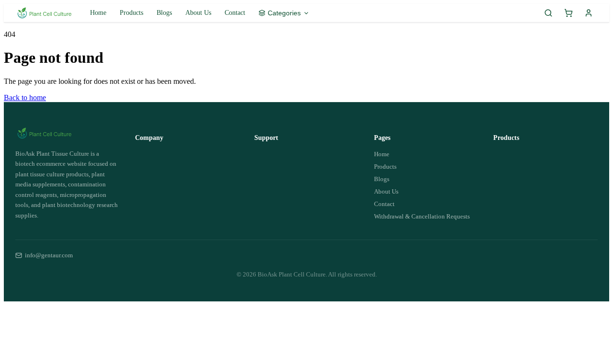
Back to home (25, 97)
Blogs (164, 12)
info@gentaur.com (49, 255)
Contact (235, 12)
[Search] (548, 13)
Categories (284, 13)
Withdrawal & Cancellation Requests (422, 216)
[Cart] (568, 13)
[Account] (588, 13)
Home (98, 12)
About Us (198, 12)
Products (131, 12)
